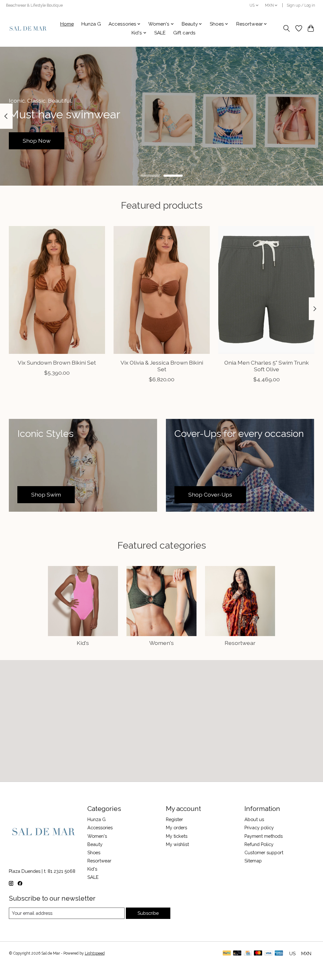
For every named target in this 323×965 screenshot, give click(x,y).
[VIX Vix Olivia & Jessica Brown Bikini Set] (162, 290)
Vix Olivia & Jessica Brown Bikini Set (161, 365)
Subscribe (148, 913)
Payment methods (263, 836)
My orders (176, 827)
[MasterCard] (258, 953)
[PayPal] (227, 953)
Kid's (83, 643)
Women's (161, 643)
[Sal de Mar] (28, 28)
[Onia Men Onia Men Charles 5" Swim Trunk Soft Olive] (266, 290)
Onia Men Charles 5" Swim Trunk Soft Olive (266, 365)
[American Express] (279, 953)
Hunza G (91, 24)
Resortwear (240, 643)
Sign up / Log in (301, 5)
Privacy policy (259, 827)
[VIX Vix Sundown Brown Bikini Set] (57, 290)
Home (67, 24)
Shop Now (36, 140)
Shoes (93, 852)
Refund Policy (258, 844)
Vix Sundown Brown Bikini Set (57, 362)
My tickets (176, 836)
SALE (160, 33)
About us (254, 819)
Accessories (100, 827)
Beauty (95, 844)
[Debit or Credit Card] (237, 953)
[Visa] (268, 953)
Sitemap (253, 860)
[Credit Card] (248, 953)
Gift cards (184, 33)
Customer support (263, 852)
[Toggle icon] (286, 28)
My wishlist (177, 844)
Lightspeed (95, 953)
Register (174, 819)
